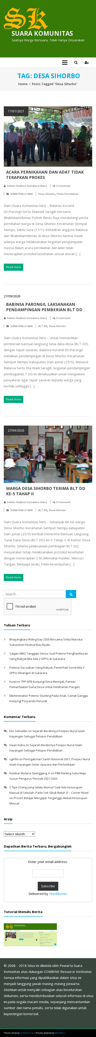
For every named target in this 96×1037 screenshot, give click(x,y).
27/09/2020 (12, 296)
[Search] (71, 594)
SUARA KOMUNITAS (42, 33)
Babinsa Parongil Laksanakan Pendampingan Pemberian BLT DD (44, 307)
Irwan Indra (17, 745)
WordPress (60, 1032)
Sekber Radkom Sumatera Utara (27, 185)
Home (22, 84)
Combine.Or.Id (26, 1032)
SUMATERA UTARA (21, 193)
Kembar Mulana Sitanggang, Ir (29, 773)
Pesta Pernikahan (67, 193)
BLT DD (42, 326)
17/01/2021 (16, 111)
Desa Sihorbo (46, 193)
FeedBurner (58, 893)
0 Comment (63, 185)
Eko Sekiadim (18, 731)
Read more (13, 267)
